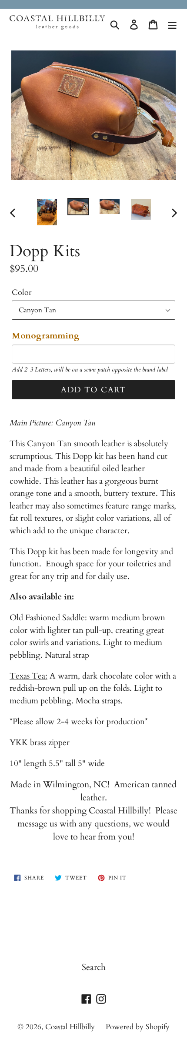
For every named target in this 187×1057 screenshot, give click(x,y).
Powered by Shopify (138, 1027)
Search (94, 967)
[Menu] (172, 24)
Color (22, 292)
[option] (47, 212)
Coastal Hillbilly (70, 1027)
